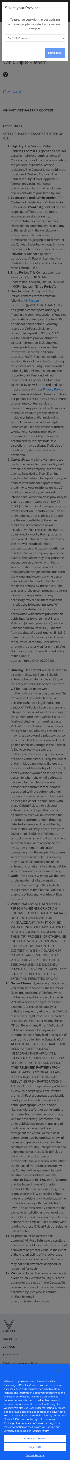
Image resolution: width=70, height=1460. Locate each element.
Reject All (34, 1447)
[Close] (59, 1371)
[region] (35, 1412)
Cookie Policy (40, 1430)
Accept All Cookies (35, 1438)
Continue (55, 52)
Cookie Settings (35, 1455)
